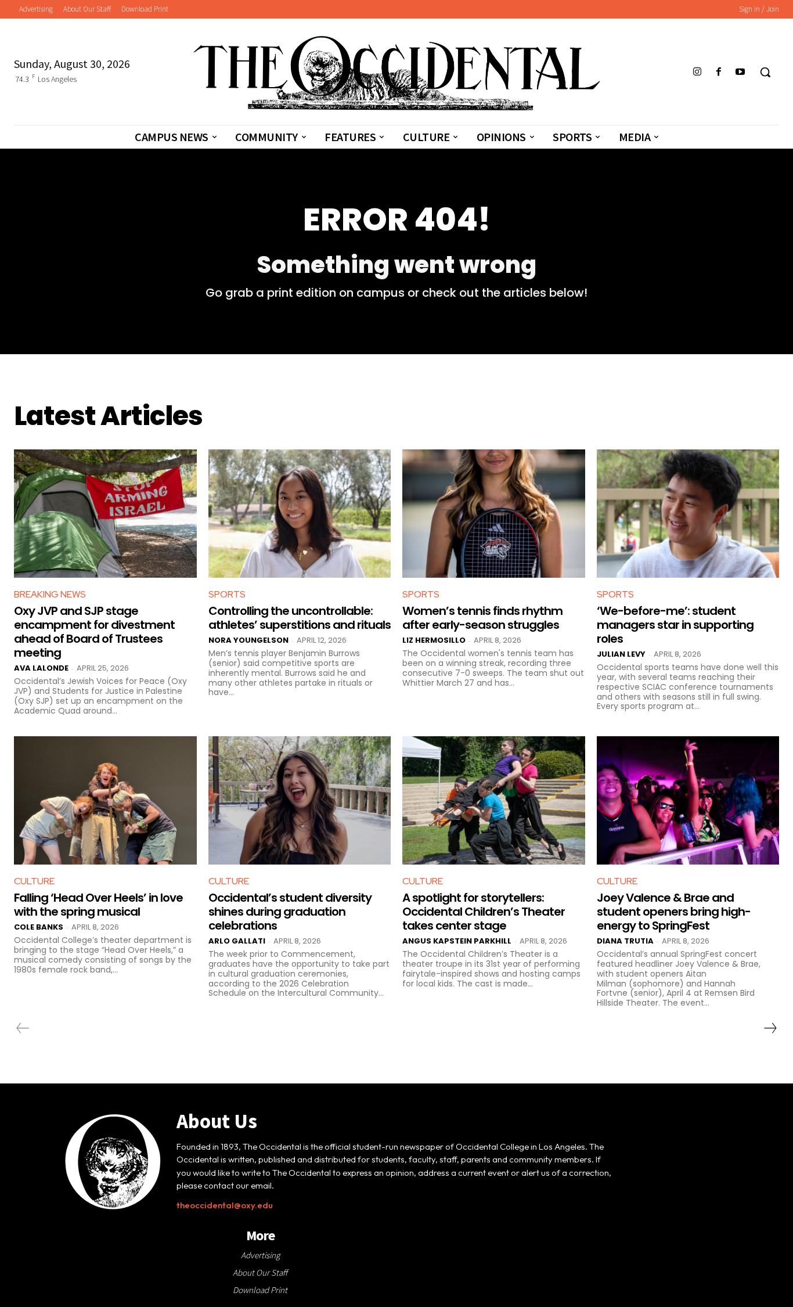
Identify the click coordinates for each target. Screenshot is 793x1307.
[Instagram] (697, 72)
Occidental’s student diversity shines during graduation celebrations (290, 912)
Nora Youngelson (248, 640)
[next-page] (769, 1028)
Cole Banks (38, 926)
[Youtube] (740, 72)
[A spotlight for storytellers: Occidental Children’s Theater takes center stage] (493, 800)
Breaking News (50, 594)
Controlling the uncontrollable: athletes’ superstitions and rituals (299, 618)
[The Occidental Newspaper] (396, 73)
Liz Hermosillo (434, 640)
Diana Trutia (625, 940)
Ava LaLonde (41, 668)
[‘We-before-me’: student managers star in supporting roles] (688, 513)
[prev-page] (23, 1028)
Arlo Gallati (236, 940)
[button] (765, 72)
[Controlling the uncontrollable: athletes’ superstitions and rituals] (299, 513)
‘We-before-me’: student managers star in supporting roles (675, 625)
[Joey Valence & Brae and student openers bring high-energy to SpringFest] (688, 800)
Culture (34, 881)
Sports (227, 594)
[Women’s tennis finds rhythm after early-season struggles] (493, 513)
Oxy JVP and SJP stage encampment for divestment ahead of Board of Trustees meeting (94, 632)
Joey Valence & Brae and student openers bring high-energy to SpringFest (674, 912)
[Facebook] (719, 72)
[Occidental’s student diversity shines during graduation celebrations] (299, 800)
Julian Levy (621, 654)
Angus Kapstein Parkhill (456, 940)
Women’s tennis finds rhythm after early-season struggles (482, 618)
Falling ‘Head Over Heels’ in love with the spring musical (98, 905)
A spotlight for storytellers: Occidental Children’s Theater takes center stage (483, 912)
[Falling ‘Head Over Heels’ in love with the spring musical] (105, 800)
